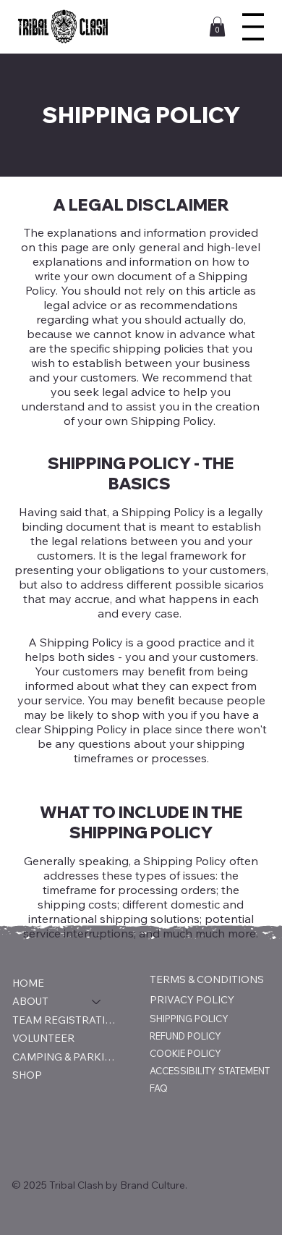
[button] (217, 26)
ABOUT (30, 1001)
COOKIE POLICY (185, 1053)
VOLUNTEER (43, 1038)
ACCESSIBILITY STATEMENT (210, 1070)
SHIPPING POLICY (189, 1018)
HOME (28, 983)
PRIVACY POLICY (192, 999)
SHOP (27, 1075)
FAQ (159, 1088)
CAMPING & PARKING (63, 1056)
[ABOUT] (97, 1001)
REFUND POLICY (185, 1036)
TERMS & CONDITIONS (207, 979)
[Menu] (253, 27)
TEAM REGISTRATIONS (63, 1020)
